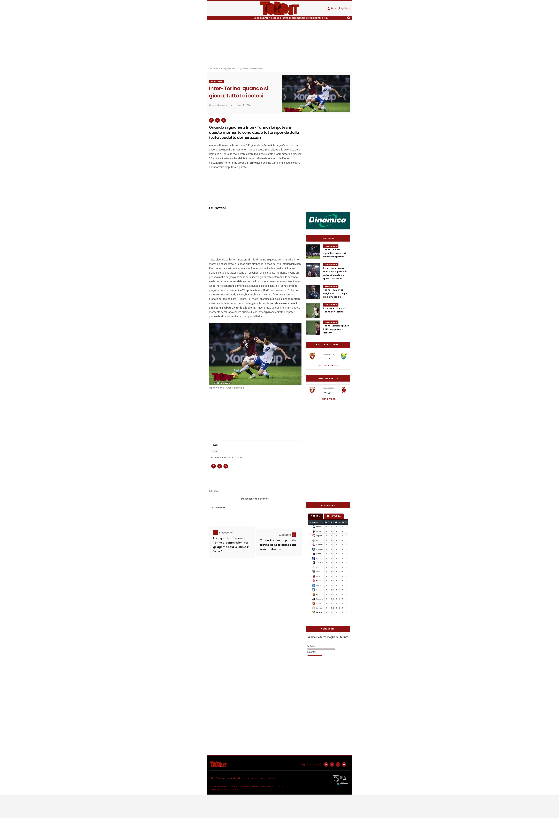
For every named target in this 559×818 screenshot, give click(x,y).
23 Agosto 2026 (328, 388)
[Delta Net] (340, 779)
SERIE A (315, 516)
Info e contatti (251, 778)
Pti (346, 522)
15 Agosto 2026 (328, 355)
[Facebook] (325, 764)
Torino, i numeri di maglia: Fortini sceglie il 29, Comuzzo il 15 (336, 293)
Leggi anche (328, 238)
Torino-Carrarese (328, 365)
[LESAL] (328, 220)
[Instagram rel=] (332, 764)
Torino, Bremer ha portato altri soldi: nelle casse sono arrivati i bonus (278, 545)
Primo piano (225, 69)
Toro (217, 69)
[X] (338, 764)
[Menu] (210, 18)
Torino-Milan (328, 398)
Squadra (315, 522)
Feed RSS (225, 778)
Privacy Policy (268, 778)
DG (343, 522)
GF (336, 522)
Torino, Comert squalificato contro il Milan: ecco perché (334, 253)
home (214, 451)
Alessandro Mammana (221, 105)
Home (211, 69)
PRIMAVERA (334, 516)
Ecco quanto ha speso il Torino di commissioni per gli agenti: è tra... (291, 18)
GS (339, 522)
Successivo (285, 535)
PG (326, 522)
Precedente (226, 532)
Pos (310, 522)
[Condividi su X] (217, 120)
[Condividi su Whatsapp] (223, 120)
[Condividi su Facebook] (211, 120)
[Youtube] (344, 764)
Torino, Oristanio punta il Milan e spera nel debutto (336, 329)
